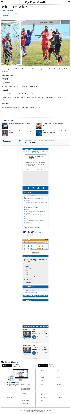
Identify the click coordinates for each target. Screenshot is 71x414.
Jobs (58, 370)
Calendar (59, 381)
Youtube (59, 394)
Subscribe (9, 401)
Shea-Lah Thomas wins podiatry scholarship (34, 220)
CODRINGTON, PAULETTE (30, 290)
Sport (42, 377)
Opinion (43, 384)
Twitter (44, 397)
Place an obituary (42, 295)
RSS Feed (59, 397)
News (42, 370)
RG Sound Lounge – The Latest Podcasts (36, 326)
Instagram (44, 401)
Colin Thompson (7, 10)
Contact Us (9, 397)
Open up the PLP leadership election (32, 224)
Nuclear (27, 266)
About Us (9, 394)
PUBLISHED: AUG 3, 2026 (29, 329)
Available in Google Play (51, 365)
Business (43, 374)
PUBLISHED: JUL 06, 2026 (29, 345)
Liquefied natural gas (30, 264)
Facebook (44, 394)
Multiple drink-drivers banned (31, 207)
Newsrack (59, 384)
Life (42, 381)
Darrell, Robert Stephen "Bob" (30, 292)
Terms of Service (49, 147)
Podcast (59, 401)
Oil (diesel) (28, 268)
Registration (25, 396)
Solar (26, 270)
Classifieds (59, 374)
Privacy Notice (25, 400)
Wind (26, 272)
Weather (58, 377)
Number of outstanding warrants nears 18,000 (34, 211)
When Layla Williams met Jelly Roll (32, 227)
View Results (28, 280)
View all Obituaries (29, 295)
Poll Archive (27, 282)
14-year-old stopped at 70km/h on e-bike (33, 198)
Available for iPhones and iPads (17, 365)
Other (26, 274)
